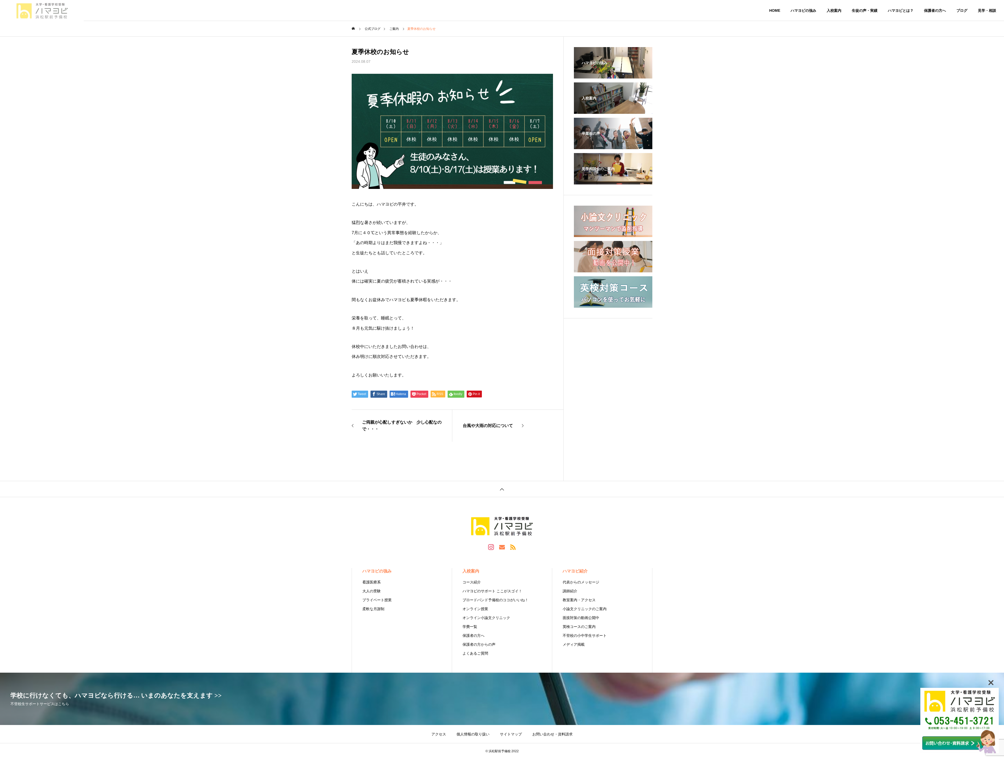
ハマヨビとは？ (901, 10)
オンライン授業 (475, 609)
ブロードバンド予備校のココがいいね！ (495, 600)
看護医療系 (371, 582)
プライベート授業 (377, 600)
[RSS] (513, 547)
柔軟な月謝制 (373, 609)
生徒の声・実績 (864, 10)
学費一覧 (470, 627)
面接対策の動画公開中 (581, 618)
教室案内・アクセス (579, 600)
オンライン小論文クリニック (486, 618)
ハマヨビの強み (803, 10)
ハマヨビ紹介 (575, 571)
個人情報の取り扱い (473, 734)
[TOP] (502, 489)
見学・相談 (987, 10)
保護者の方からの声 (479, 644)
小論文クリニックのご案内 (585, 609)
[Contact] (502, 547)
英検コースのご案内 (579, 627)
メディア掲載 (574, 644)
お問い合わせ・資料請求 (552, 734)
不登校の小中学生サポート (585, 635)
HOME (774, 10)
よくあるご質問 (475, 653)
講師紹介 (570, 591)
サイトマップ (511, 734)
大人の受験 (371, 591)
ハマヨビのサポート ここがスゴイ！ (492, 591)
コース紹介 (472, 582)
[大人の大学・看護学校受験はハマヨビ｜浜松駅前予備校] (42, 10)
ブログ (961, 10)
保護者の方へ (935, 10)
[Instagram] (491, 547)
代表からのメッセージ (581, 582)
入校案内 (834, 10)
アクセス (438, 734)
